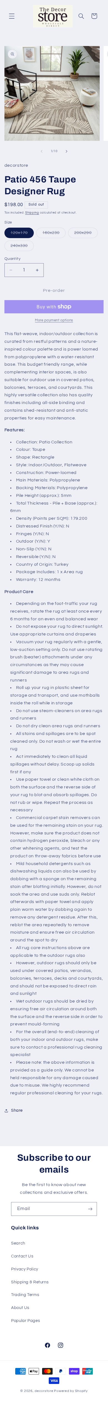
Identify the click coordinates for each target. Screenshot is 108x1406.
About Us (20, 1308)
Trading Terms (25, 1295)
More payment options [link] (54, 320)
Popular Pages (25, 1321)
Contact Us (22, 1256)
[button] (11, 16)
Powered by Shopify (71, 1390)
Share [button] (17, 1110)
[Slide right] (66, 151)
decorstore (44, 1390)
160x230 (54, 234)
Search (18, 1243)
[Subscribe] (90, 1209)
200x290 (85, 234)
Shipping (32, 212)
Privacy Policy (24, 1269)
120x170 (22, 234)
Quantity (12, 259)
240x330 (22, 247)
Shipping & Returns (29, 1282)
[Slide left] (41, 151)
